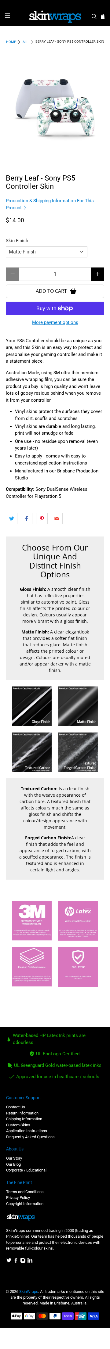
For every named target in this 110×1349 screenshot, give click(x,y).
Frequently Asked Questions (30, 1137)
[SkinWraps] (55, 17)
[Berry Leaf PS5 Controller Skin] (55, 107)
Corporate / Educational (26, 1170)
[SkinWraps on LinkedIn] (30, 1261)
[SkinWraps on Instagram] (23, 1261)
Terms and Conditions (25, 1191)
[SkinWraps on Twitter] (9, 1261)
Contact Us (15, 1107)
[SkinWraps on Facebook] (16, 1261)
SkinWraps (28, 1291)
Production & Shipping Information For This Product (50, 204)
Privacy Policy (18, 1197)
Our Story (14, 1158)
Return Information (22, 1113)
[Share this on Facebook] (26, 518)
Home (11, 42)
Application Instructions (26, 1130)
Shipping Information (24, 1119)
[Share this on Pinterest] (42, 518)
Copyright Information (24, 1203)
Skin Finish (17, 240)
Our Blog (13, 1164)
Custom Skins (18, 1125)
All (25, 42)
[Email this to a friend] (57, 518)
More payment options (55, 322)
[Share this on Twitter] (11, 518)
